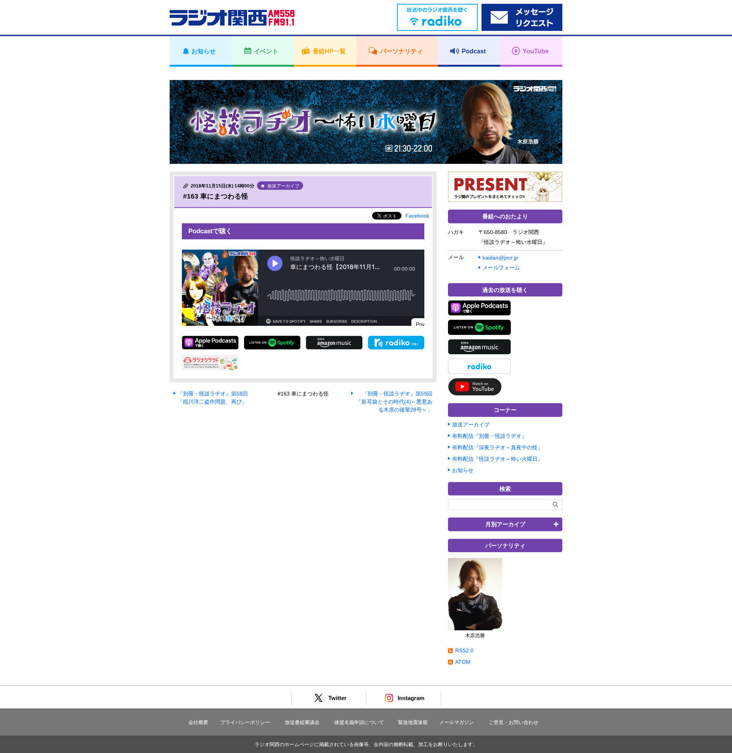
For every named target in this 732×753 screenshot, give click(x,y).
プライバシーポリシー (245, 722)
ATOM (462, 662)
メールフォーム (501, 267)
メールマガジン (456, 722)
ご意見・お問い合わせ (513, 722)
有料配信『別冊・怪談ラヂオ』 (489, 436)
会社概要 (198, 722)
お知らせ (463, 470)
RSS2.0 (464, 650)
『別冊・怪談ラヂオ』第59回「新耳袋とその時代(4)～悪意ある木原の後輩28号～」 (394, 402)
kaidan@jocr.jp (500, 258)
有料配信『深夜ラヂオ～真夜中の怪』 (497, 447)
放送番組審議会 (302, 722)
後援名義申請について (359, 722)
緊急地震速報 (413, 722)
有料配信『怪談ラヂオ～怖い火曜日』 (497, 459)
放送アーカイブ (471, 424)
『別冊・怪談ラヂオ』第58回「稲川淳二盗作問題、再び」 (213, 398)
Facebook (417, 216)
